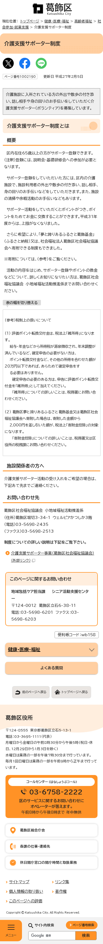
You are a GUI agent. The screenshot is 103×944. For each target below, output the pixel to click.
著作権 (61, 891)
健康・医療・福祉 (56, 21)
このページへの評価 (25, 901)
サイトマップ (19, 882)
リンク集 (62, 882)
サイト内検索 (44, 925)
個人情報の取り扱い (26, 891)
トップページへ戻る (75, 691)
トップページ (29, 21)
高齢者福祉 (83, 21)
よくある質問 (51, 668)
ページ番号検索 (83, 924)
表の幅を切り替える (22, 303)
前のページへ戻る (34, 691)
